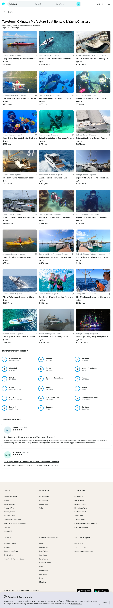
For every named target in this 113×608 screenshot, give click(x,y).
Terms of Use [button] (65, 601)
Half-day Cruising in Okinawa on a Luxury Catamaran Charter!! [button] (31, 462)
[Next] (34, 42)
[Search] (78, 4)
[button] (6, 26)
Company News (10, 543)
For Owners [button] (43, 500)
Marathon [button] (42, 582)
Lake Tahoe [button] (43, 551)
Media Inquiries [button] (9, 504)
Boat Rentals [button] (79, 496)
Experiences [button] (79, 490)
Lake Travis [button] (43, 559)
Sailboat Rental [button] (79, 519)
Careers (7, 500)
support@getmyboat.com (83, 551)
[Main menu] (108, 4)
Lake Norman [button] (44, 570)
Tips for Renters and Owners (14, 559)
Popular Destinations (48, 537)
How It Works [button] (44, 496)
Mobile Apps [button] (44, 504)
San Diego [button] (43, 555)
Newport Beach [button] (45, 563)
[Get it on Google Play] (101, 591)
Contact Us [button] (8, 531)
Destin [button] (41, 578)
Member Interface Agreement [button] (15, 523)
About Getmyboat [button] (10, 496)
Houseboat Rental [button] (81, 508)
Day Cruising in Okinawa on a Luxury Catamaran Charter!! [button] (29, 437)
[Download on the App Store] (84, 591)
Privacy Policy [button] (76, 603)
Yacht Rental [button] (78, 516)
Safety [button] (41, 508)
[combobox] (21, 4)
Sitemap (7, 527)
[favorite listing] (36, 55)
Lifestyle (7, 547)
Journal (7, 537)
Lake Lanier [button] (43, 547)
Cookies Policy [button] (9, 516)
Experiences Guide (11, 551)
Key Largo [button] (43, 574)
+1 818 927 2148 (80, 547)
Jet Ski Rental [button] (79, 500)
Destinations (8, 555)
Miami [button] (41, 543)
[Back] (5, 42)
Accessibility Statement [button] (12, 519)
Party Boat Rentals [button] (81, 527)
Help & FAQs (79, 543)
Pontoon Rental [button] (80, 512)
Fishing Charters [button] (80, 504)
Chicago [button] (42, 567)
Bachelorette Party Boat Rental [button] (85, 523)
